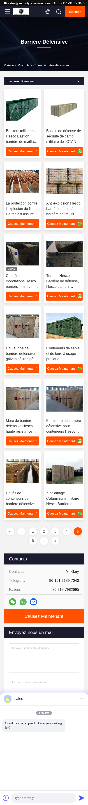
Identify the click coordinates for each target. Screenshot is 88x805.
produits (24, 65)
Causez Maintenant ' (22, 151)
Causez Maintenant (44, 616)
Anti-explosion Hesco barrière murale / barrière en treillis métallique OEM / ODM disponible (63, 214)
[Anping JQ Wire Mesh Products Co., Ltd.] (22, 11)
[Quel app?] (23, 602)
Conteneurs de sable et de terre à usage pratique (63, 353)
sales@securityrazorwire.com (29, 3)
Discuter (75, 11)
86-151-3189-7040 (71, 3)
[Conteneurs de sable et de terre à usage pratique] (64, 326)
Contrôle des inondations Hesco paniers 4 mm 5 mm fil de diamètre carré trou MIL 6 (21, 286)
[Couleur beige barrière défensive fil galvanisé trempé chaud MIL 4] (22, 326)
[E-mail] (33, 602)
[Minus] (81, 699)
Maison (9, 65)
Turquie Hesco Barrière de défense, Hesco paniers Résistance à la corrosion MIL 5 (62, 286)
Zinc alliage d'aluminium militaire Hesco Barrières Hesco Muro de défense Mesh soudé (63, 504)
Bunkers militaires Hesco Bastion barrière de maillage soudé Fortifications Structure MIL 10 (22, 141)
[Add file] (6, 798)
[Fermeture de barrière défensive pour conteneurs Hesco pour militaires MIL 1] (64, 398)
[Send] (81, 798)
